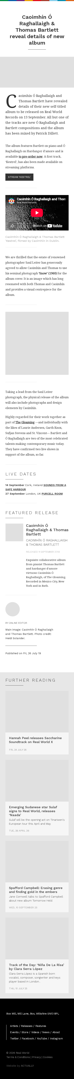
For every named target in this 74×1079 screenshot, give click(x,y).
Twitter (14, 1038)
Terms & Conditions (18, 1057)
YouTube (42, 1038)
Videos (35, 1032)
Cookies (48, 1057)
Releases (26, 1026)
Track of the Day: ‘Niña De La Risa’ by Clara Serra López (36, 967)
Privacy (36, 1057)
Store (25, 1032)
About (56, 1032)
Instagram (56, 1038)
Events (14, 1032)
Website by (20, 1065)
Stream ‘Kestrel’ (19, 177)
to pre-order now (31, 156)
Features (40, 1026)
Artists (14, 1026)
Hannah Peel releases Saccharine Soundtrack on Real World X (35, 740)
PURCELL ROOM (52, 493)
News (45, 1032)
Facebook (28, 1038)
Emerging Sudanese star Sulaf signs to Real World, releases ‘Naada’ (33, 811)
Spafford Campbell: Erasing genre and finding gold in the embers (36, 890)
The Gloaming (25, 422)
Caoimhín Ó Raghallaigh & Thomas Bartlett (47, 529)
